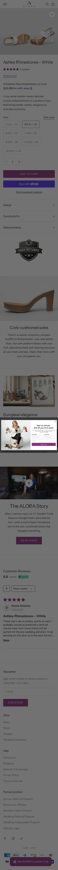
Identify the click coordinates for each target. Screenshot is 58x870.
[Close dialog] (55, 421)
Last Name (46, 434)
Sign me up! (44, 444)
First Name (34, 434)
